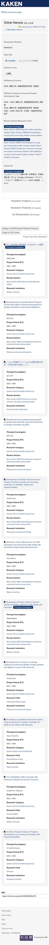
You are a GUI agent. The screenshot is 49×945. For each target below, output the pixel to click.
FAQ (3, 920)
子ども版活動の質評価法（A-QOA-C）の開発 (24, 245)
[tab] (26, 201)
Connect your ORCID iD (31, 27)
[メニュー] (46, 3)
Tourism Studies (12, 814)
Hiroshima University (14, 879)
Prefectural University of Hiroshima (19, 352)
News (4, 924)
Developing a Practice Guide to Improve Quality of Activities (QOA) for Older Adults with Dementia (23, 604)
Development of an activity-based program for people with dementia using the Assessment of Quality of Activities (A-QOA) (23, 422)
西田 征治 (10, 318)
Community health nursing (22, 154)
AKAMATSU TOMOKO (14, 791)
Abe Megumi (11, 558)
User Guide (6, 915)
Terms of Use (7, 928)
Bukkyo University (13, 292)
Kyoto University (12, 767)
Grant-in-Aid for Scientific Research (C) (20, 274)
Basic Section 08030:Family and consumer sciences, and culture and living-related (23, 149)
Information (6, 911)
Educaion (15, 157)
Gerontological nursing (15, 759)
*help (43, 27)
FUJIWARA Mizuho (13, 848)
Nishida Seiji (11, 498)
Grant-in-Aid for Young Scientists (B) (19, 751)
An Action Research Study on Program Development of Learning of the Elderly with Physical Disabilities (22, 834)
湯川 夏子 (10, 376)
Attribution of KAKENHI (11, 933)
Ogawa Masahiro (13, 736)
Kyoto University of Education (17, 409)
